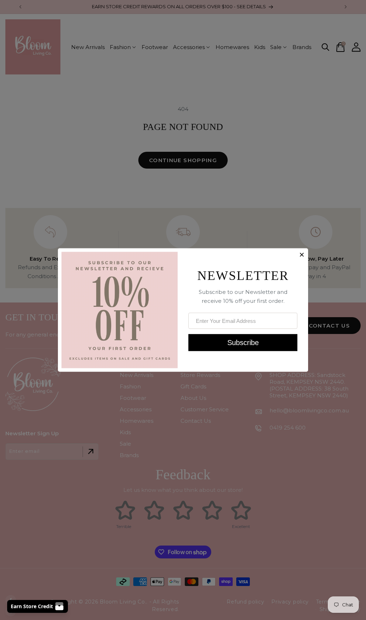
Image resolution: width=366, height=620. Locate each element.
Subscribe (243, 342)
